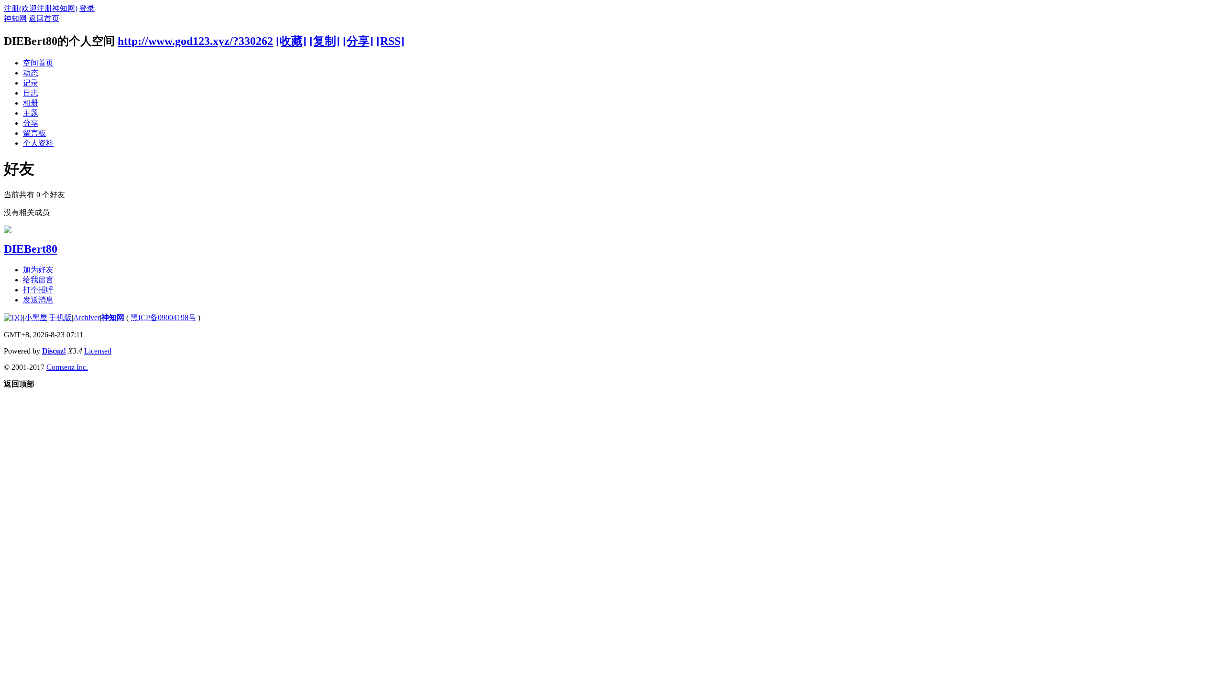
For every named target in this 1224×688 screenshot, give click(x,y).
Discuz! (54, 351)
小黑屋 (35, 317)
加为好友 (38, 270)
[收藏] (291, 41)
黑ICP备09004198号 (163, 317)
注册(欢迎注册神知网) (40, 8)
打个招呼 (38, 290)
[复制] (324, 41)
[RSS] (390, 41)
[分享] (358, 41)
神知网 (15, 18)
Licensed (97, 351)
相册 (30, 103)
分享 (30, 123)
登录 (87, 8)
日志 (30, 93)
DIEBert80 (30, 249)
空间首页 (38, 63)
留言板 (34, 133)
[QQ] (13, 317)
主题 (30, 113)
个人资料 (38, 143)
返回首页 (44, 18)
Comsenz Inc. (67, 367)
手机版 (60, 317)
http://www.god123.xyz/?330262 (195, 41)
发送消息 (38, 300)
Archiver (86, 317)
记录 (30, 83)
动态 (30, 73)
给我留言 (38, 280)
